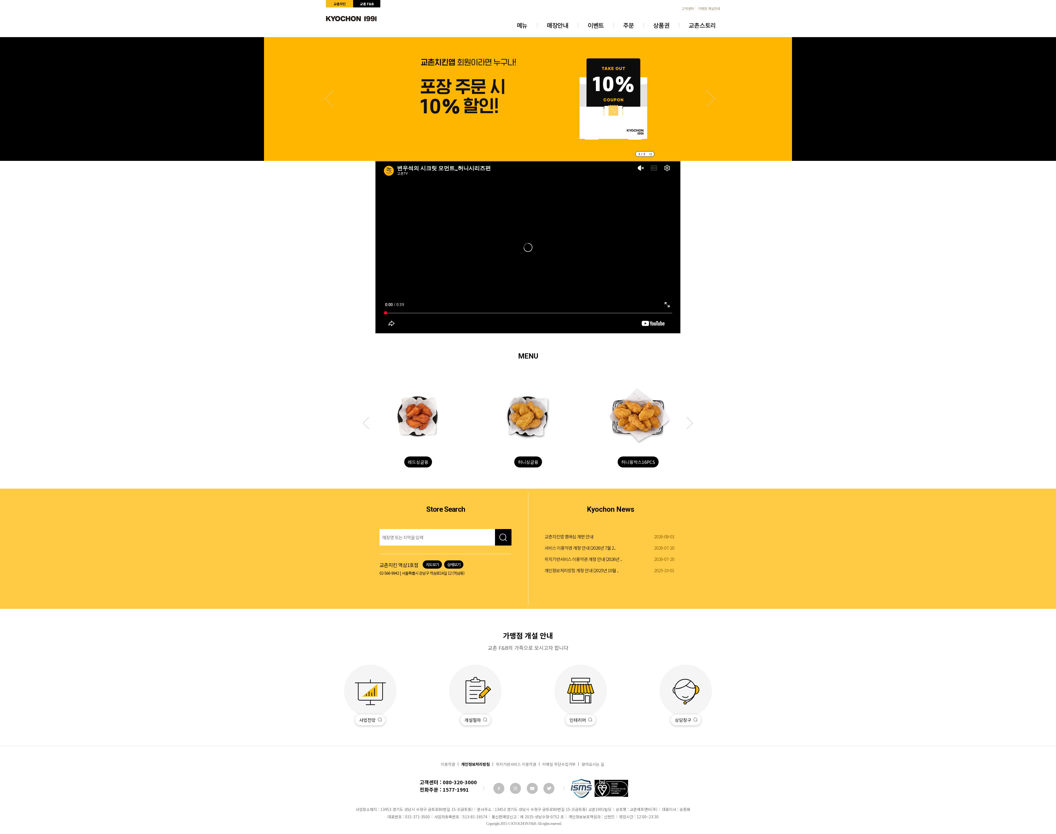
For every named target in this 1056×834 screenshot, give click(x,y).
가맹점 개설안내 (709, 8)
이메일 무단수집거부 (559, 764)
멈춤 (650, 154)
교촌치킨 (340, 3)
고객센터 (688, 8)
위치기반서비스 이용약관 (516, 764)
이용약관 (448, 764)
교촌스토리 (702, 25)
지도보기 (432, 564)
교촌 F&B (367, 3)
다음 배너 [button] (333, 99)
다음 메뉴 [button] (369, 423)
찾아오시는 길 (593, 764)
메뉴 (522, 25)
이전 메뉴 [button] (687, 423)
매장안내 (557, 25)
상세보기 (453, 564)
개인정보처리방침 (475, 764)
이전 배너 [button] (707, 99)
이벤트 (596, 25)
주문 (628, 25)
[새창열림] (498, 788)
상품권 (661, 25)
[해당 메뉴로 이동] (418, 416)
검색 (503, 537)
